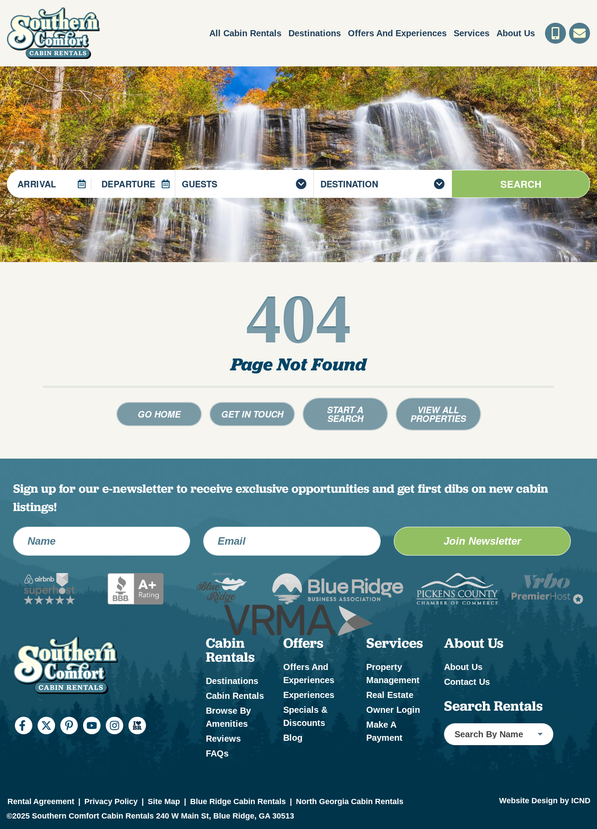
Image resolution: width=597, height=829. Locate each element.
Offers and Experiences (397, 33)
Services (471, 33)
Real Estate (389, 695)
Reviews (223, 738)
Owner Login (393, 710)
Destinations (314, 33)
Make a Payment (384, 731)
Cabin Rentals (235, 696)
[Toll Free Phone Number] (555, 33)
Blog (292, 738)
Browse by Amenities (228, 717)
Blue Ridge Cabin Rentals (238, 801)
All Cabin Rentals (245, 33)
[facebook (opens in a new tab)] (23, 725)
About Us (515, 33)
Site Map (164, 801)
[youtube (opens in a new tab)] (92, 725)
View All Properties (438, 414)
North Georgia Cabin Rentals (349, 801)
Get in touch (252, 414)
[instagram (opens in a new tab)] (114, 725)
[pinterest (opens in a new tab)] (69, 725)
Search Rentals (493, 706)
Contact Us (467, 682)
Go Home (159, 414)
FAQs (217, 753)
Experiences (308, 695)
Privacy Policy (111, 801)
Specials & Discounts (305, 716)
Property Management (393, 673)
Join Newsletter (482, 541)
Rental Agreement (40, 801)
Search (520, 184)
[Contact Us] (579, 33)
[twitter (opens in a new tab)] (46, 725)
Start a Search (345, 414)
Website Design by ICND (544, 800)
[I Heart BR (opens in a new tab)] (137, 725)
